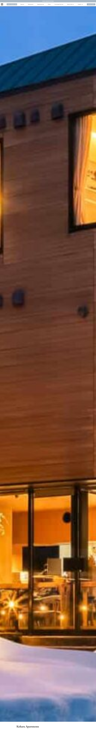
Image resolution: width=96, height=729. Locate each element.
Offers (49, 4)
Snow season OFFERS (48, 1)
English (80, 4)
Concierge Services (59, 4)
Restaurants (30, 4)
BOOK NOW (91, 4)
